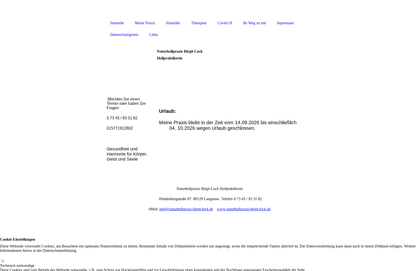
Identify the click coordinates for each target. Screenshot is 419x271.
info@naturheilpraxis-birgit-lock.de (186, 209)
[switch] (2, 261)
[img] (209, 9)
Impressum (285, 23)
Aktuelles (173, 23)
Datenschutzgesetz (124, 35)
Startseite (117, 23)
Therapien (199, 23)
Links (153, 35)
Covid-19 (225, 23)
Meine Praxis (145, 23)
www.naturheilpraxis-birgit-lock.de (244, 209)
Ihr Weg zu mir (254, 23)
